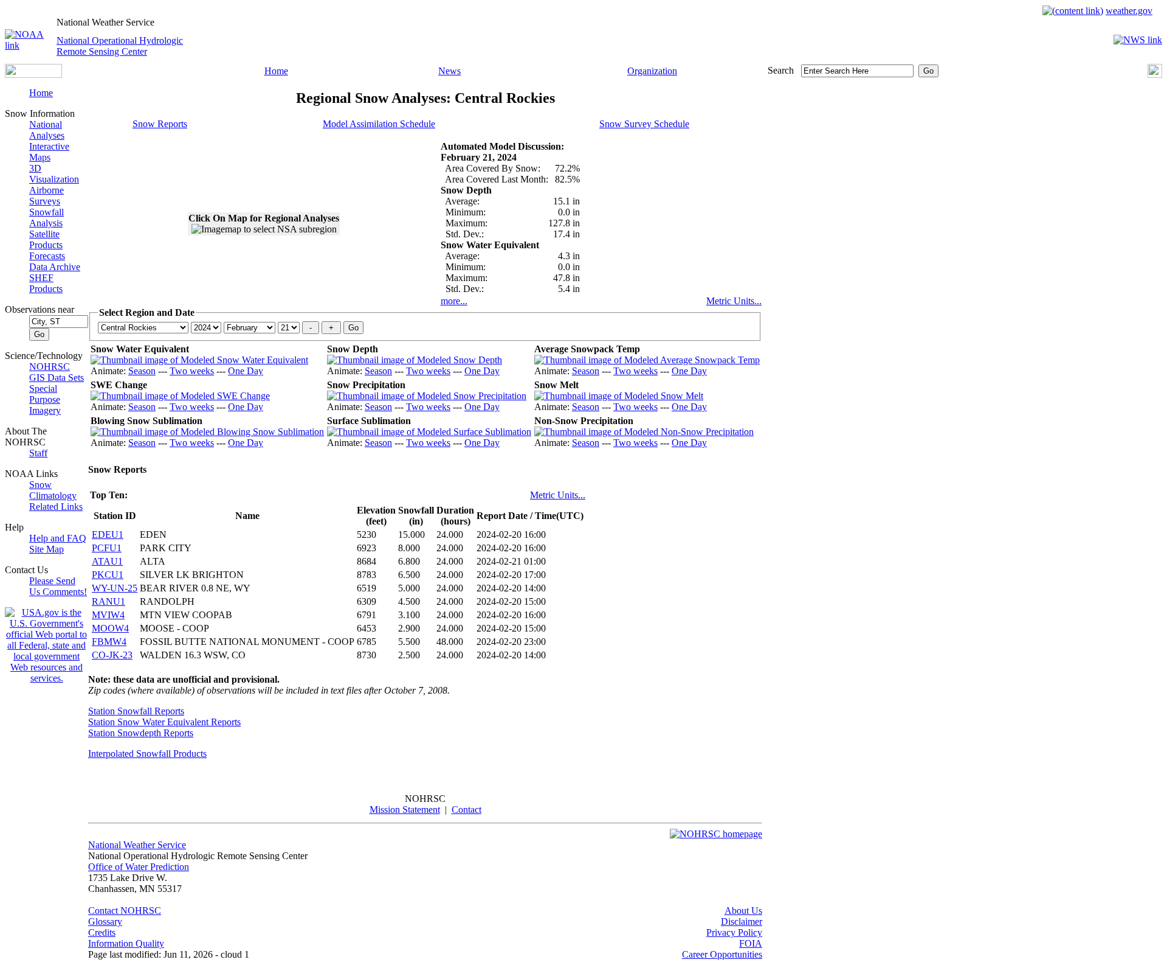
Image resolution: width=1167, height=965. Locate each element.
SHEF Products (46, 283)
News (449, 71)
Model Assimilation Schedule (379, 124)
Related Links (56, 506)
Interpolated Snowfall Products (147, 753)
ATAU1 (107, 561)
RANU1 (108, 601)
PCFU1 (107, 548)
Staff (38, 453)
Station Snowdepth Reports (140, 733)
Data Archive (54, 267)
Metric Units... (734, 301)
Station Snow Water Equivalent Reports (164, 722)
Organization (652, 71)
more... (454, 301)
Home (276, 71)
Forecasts (47, 256)
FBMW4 (109, 641)
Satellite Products (46, 239)
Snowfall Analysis (46, 217)
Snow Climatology (53, 490)
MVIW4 (108, 615)
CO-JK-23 (112, 655)
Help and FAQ (57, 538)
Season (142, 371)
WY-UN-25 (114, 588)
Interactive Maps (49, 151)
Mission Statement (405, 809)
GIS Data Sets (56, 377)
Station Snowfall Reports (136, 711)
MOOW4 (110, 628)
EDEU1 (107, 534)
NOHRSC (49, 366)
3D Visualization (54, 173)
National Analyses (46, 130)
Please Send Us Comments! (58, 586)
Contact (466, 809)
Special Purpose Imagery (45, 399)
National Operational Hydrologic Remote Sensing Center (120, 46)
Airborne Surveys (46, 195)
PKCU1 (107, 575)
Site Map (46, 549)
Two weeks (192, 371)
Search (781, 70)
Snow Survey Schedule (644, 124)
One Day (245, 371)
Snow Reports (160, 124)
